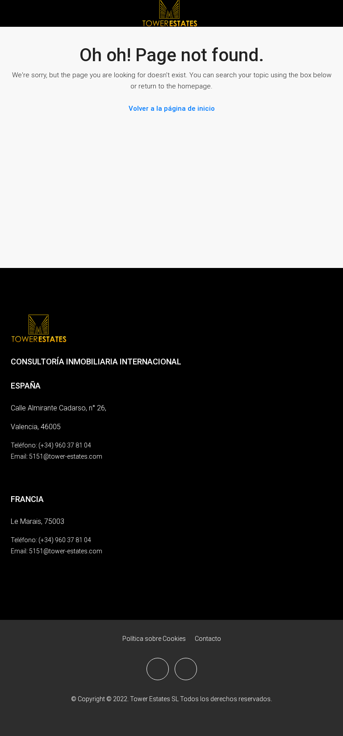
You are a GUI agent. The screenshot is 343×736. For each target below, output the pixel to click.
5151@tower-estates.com (65, 456)
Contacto (208, 638)
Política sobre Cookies (154, 638)
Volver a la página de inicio (172, 109)
